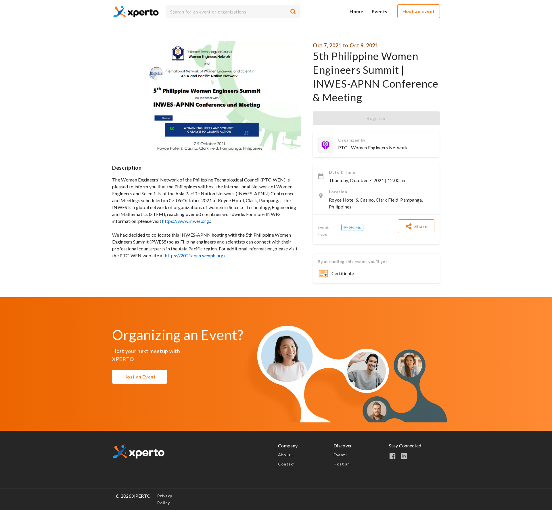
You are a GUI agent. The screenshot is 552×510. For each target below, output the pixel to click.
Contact (286, 463)
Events (340, 454)
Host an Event (139, 376)
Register (376, 118)
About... (286, 454)
